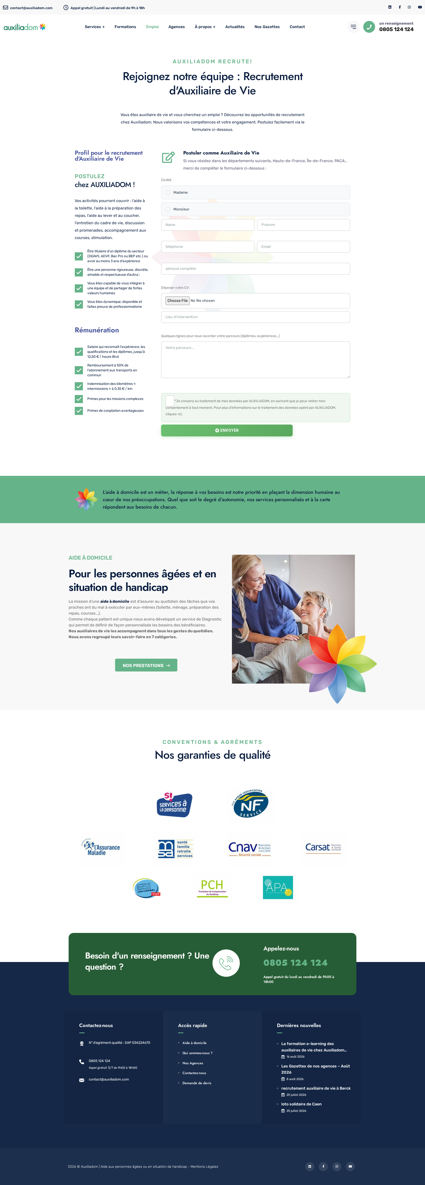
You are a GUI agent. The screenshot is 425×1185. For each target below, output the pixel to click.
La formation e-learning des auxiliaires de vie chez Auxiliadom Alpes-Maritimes (312, 1047)
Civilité (166, 180)
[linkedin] (390, 7)
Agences (176, 26)
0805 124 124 (396, 29)
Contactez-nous (194, 1072)
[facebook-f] (400, 7)
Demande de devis (196, 1083)
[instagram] (409, 7)
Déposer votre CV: (175, 288)
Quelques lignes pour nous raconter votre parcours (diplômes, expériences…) (220, 336)
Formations (125, 26)
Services (93, 26)
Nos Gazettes (267, 26)
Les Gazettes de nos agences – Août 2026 (315, 1069)
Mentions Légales (204, 1167)
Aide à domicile (194, 1042)
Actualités (235, 26)
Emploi (152, 26)
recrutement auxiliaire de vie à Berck (316, 1088)
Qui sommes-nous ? (197, 1052)
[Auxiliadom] (25, 27)
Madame (180, 192)
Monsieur (181, 209)
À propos (203, 26)
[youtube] (420, 7)
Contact (297, 26)
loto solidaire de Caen (301, 1104)
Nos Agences (192, 1063)
